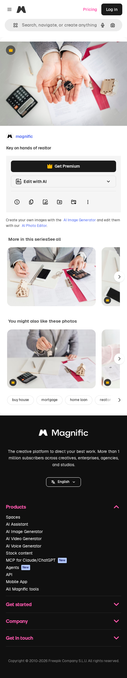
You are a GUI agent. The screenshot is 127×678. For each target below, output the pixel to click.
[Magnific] (63, 434)
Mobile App (16, 581)
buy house (20, 399)
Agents (17, 567)
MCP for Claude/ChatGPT (36, 560)
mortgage (49, 399)
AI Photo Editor (34, 225)
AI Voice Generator (23, 546)
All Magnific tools (22, 589)
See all (54, 239)
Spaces (13, 517)
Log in (112, 9)
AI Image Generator (80, 220)
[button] (63, 482)
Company (17, 621)
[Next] (119, 276)
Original (38, 50)
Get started (19, 604)
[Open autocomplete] (13, 25)
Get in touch (19, 638)
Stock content (19, 553)
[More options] (88, 202)
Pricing (90, 9)
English (63, 481)
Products (16, 507)
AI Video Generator (24, 538)
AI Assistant (17, 524)
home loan (78, 399)
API (9, 574)
